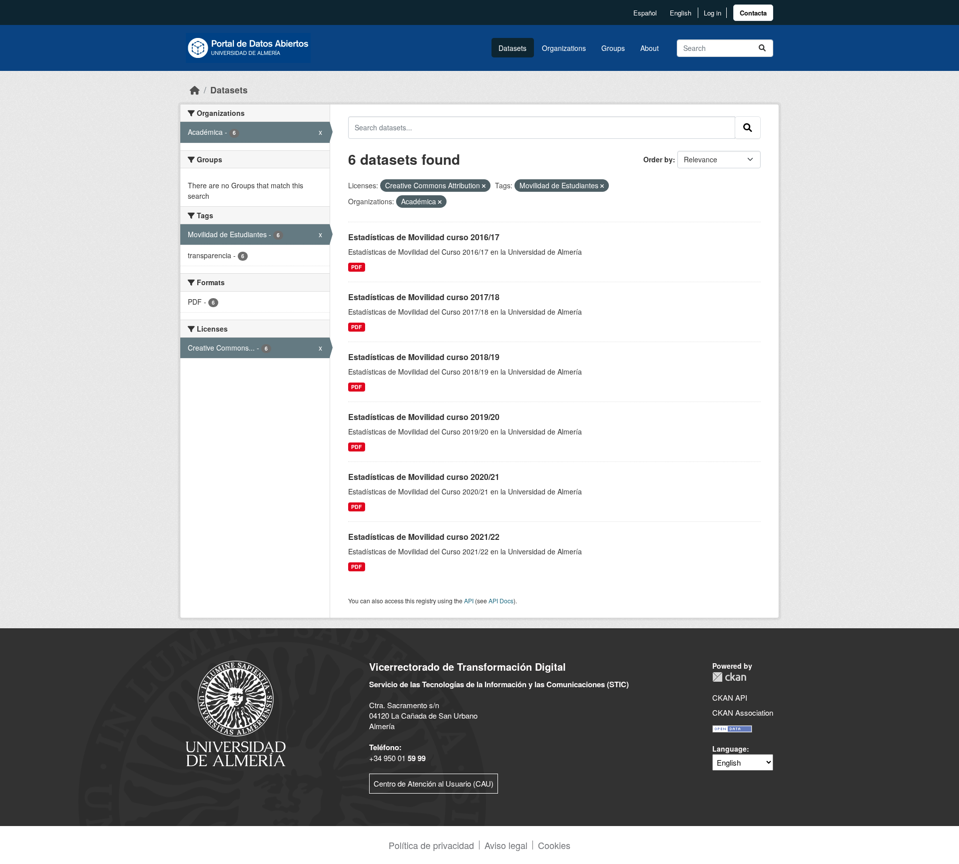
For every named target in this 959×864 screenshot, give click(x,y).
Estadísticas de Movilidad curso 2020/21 (423, 476)
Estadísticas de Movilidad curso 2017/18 (423, 297)
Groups (613, 48)
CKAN (729, 677)
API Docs (500, 600)
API (469, 600)
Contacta (753, 12)
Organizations (564, 48)
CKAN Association (742, 712)
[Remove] (483, 186)
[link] (753, 12)
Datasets (512, 48)
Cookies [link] (554, 845)
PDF (356, 267)
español (645, 12)
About (649, 48)
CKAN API (729, 697)
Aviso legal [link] (505, 845)
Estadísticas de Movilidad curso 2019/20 (423, 417)
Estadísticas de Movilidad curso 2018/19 (423, 357)
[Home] (195, 89)
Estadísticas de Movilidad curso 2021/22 (423, 536)
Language (729, 749)
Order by (658, 159)
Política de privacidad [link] (431, 845)
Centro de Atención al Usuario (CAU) (433, 783)
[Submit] (762, 48)
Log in (712, 12)
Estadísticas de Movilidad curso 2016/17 (423, 237)
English (680, 12)
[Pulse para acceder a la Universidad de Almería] (236, 712)
